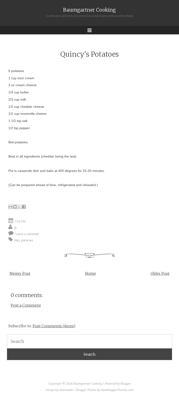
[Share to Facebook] (23, 206)
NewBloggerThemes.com (117, 390)
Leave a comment (27, 234)
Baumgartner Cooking (89, 10)
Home (90, 273)
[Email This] (10, 206)
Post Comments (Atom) (54, 326)
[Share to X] (19, 206)
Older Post (160, 273)
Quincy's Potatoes (89, 54)
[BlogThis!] (15, 206)
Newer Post (20, 273)
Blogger (125, 383)
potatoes (27, 240)
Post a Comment (26, 305)
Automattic (66, 390)
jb (15, 227)
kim (17, 240)
